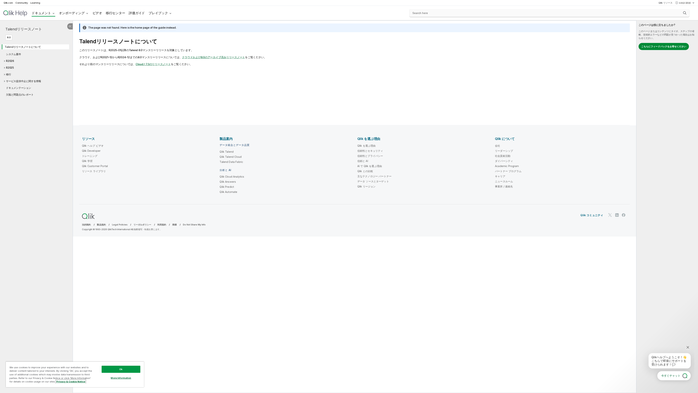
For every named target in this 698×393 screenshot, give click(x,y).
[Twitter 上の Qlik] (610, 215)
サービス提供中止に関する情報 (23, 81)
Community (21, 2)
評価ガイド (137, 13)
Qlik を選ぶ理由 (366, 145)
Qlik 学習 (87, 160)
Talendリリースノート (23, 29)
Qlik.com (8, 2)
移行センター (115, 13)
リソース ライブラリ (94, 171)
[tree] (36, 69)
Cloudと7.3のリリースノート (153, 64)
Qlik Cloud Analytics (232, 176)
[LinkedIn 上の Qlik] (617, 215)
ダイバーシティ (504, 160)
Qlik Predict (227, 186)
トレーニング (89, 155)
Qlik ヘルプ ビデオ (93, 145)
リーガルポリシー (142, 224)
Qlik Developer (91, 150)
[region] (75, 374)
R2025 (10, 67)
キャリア (500, 176)
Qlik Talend (227, 151)
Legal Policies (119, 224)
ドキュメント (41, 13)
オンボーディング (72, 13)
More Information (121, 377)
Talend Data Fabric (231, 161)
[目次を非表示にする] (70, 26)
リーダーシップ (504, 150)
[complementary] (667, 206)
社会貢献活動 (502, 155)
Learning (35, 2)
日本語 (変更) (685, 3)
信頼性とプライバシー (370, 155)
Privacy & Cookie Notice (70, 381)
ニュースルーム (504, 181)
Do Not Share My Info (194, 224)
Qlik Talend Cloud (231, 156)
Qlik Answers (228, 181)
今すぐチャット (670, 375)
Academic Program (507, 166)
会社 (497, 145)
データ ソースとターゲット (373, 181)
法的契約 (86, 224)
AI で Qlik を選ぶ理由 (369, 166)
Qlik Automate (228, 191)
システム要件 (13, 54)
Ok (121, 369)
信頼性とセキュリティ (370, 150)
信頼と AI (362, 160)
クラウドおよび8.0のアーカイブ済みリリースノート (213, 57)
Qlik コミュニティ (591, 215)
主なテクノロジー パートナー (374, 176)
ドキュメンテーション (18, 87)
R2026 (10, 60)
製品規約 (101, 224)
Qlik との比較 (365, 171)
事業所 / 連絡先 (504, 186)
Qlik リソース (666, 2)
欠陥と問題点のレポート (19, 94)
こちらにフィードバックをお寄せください (663, 46)
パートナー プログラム (508, 171)
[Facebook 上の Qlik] (623, 215)
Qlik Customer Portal (95, 166)
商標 (174, 224)
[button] (684, 13)
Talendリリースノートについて (23, 46)
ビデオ (97, 13)
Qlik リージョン (366, 186)
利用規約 (161, 224)
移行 (8, 74)
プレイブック (158, 13)
